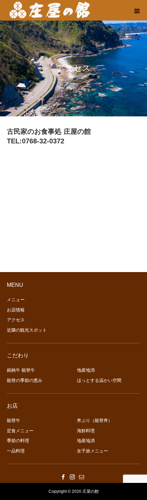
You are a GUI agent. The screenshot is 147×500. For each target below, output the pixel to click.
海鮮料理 (86, 430)
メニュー (16, 299)
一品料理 (16, 450)
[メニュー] (137, 10)
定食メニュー (20, 430)
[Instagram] (72, 476)
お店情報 (16, 309)
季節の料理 (18, 440)
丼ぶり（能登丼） (94, 420)
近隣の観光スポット (27, 330)
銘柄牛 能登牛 (21, 370)
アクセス (16, 319)
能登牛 (13, 420)
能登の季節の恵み (24, 380)
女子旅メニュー (92, 450)
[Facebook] (63, 476)
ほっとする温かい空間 (99, 380)
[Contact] (81, 476)
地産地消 (86, 370)
